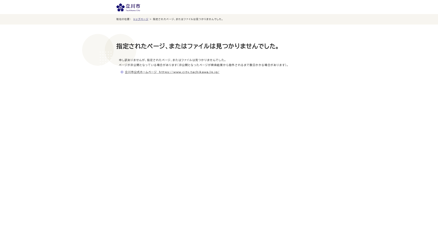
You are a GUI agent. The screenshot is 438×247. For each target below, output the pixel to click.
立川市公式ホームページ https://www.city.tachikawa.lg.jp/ (172, 72)
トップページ (141, 19)
